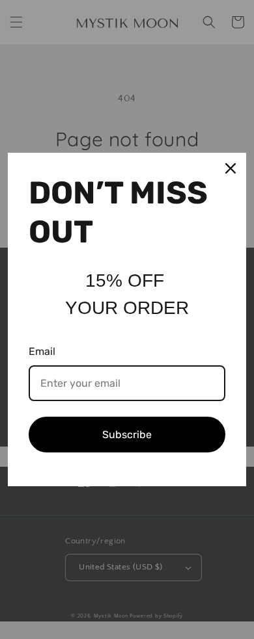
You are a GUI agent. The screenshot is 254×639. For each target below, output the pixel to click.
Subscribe (127, 434)
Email (42, 351)
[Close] (230, 168)
